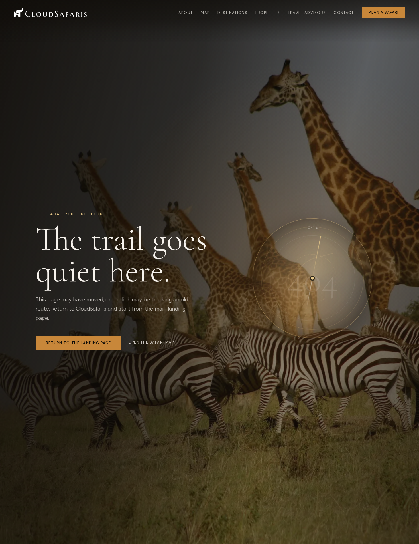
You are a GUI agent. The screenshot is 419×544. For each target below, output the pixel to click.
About (185, 12)
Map (205, 12)
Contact (344, 12)
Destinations (232, 12)
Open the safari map (151, 342)
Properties (267, 12)
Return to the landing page (78, 342)
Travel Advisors (307, 12)
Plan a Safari (383, 12)
